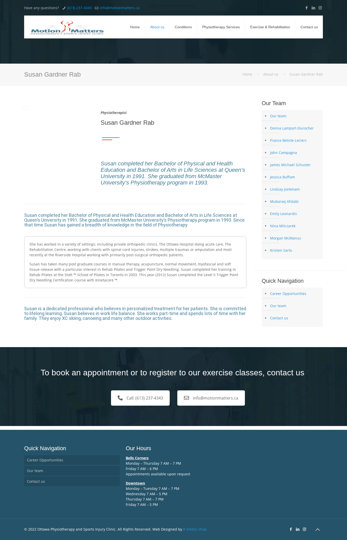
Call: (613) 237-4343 (145, 398)
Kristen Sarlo (281, 250)
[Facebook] (306, 7)
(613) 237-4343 (79, 7)
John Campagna (283, 152)
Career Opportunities (288, 293)
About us (270, 74)
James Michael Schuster (290, 164)
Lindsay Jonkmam (285, 189)
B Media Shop (195, 529)
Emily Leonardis (283, 213)
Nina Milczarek (282, 225)
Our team (278, 115)
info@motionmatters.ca (119, 7)
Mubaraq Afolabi (284, 201)
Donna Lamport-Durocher (292, 128)
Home (247, 74)
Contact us (279, 318)
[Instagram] (320, 7)
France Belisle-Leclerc (288, 140)
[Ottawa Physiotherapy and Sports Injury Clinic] (67, 27)
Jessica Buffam (282, 177)
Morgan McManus (285, 238)
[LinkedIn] (313, 7)
